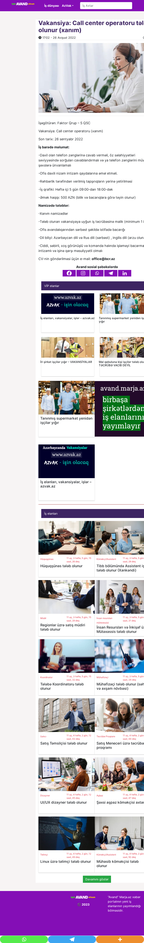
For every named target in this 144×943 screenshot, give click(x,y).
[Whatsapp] (97, 273)
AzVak (66, 5)
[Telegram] (110, 273)
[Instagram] (83, 273)
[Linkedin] (124, 273)
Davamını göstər (97, 879)
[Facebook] (69, 273)
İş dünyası (51, 5)
